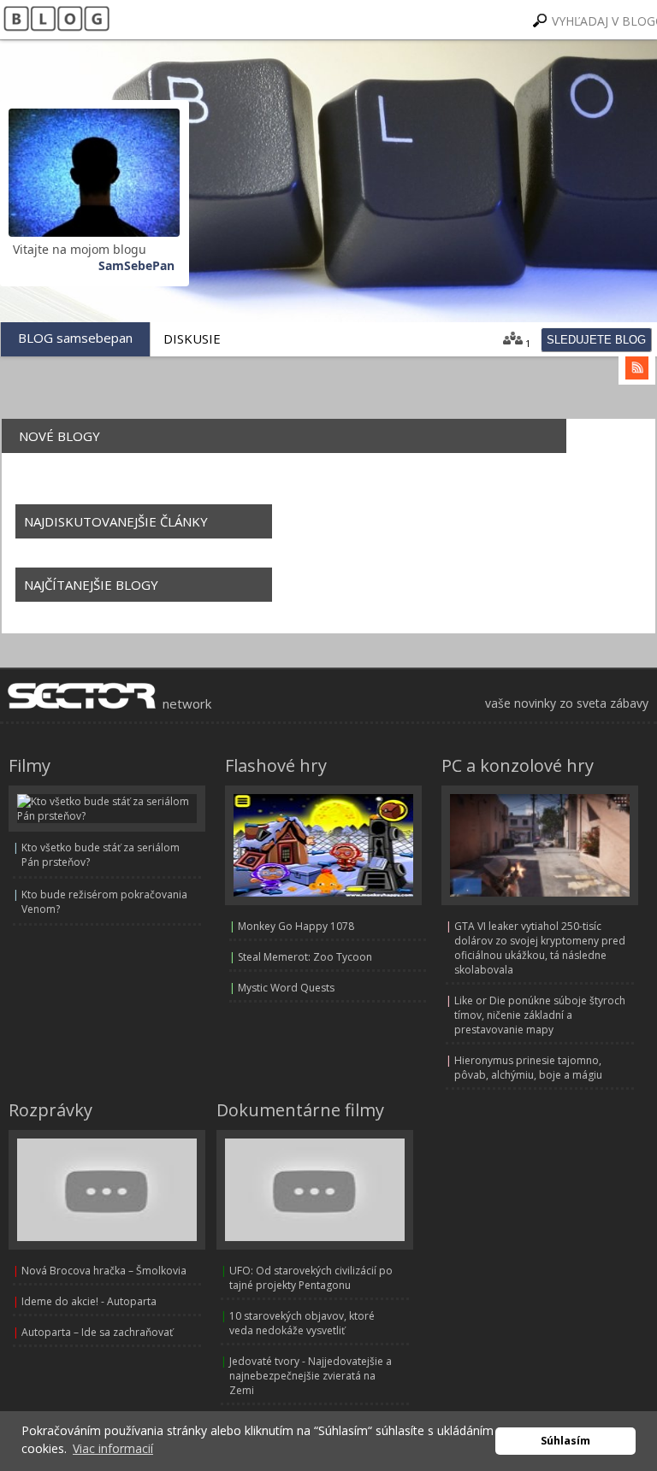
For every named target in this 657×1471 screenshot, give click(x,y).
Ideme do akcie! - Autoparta (89, 1301)
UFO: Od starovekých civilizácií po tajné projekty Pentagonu (311, 1277)
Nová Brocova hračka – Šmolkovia (103, 1270)
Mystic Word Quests (286, 987)
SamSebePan (136, 265)
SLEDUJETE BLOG (596, 339)
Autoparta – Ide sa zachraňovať (97, 1332)
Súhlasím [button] (565, 1440)
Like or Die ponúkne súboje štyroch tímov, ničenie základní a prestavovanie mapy (539, 1015)
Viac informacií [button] (113, 1448)
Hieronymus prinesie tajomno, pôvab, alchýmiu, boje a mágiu (528, 1067)
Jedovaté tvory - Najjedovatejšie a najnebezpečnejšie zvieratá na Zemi (310, 1375)
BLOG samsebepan (75, 337)
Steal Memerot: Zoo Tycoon (305, 957)
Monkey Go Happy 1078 (296, 926)
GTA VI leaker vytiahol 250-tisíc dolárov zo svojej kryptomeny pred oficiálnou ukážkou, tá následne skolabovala (539, 948)
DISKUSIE (192, 338)
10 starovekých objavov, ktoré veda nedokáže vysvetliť (302, 1323)
